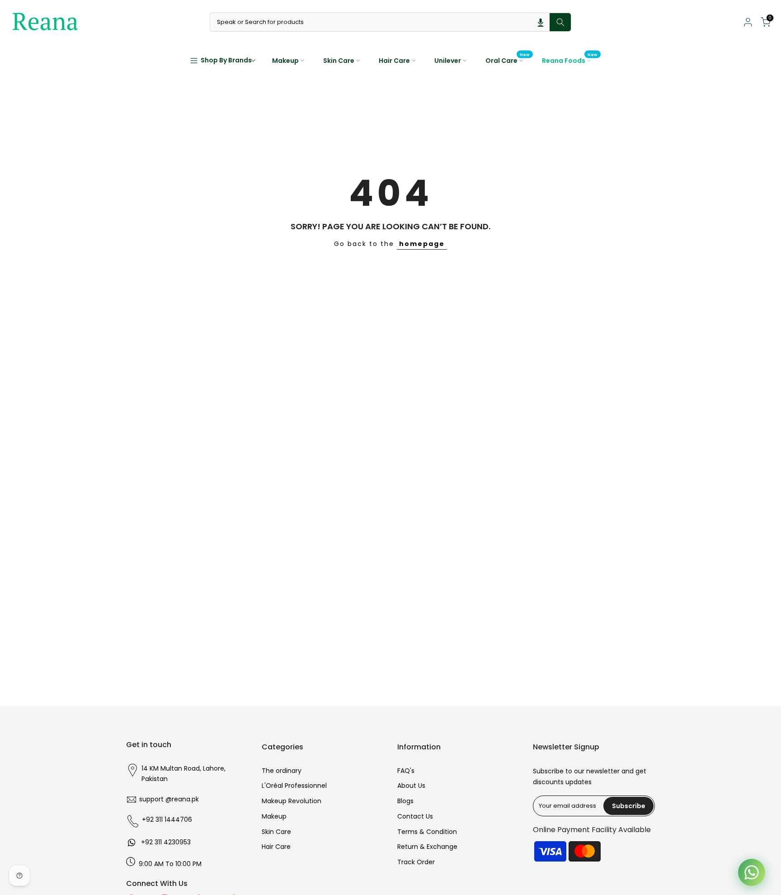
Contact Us (415, 816)
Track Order (416, 862)
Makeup (285, 60)
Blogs (405, 800)
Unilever (447, 60)
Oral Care (507, 60)
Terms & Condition (427, 831)
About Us (411, 785)
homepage (422, 243)
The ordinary (281, 770)
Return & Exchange (427, 846)
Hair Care (394, 60)
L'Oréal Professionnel (294, 785)
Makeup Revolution (291, 800)
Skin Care (338, 60)
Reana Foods (570, 60)
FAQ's (405, 770)
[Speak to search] (541, 22)
